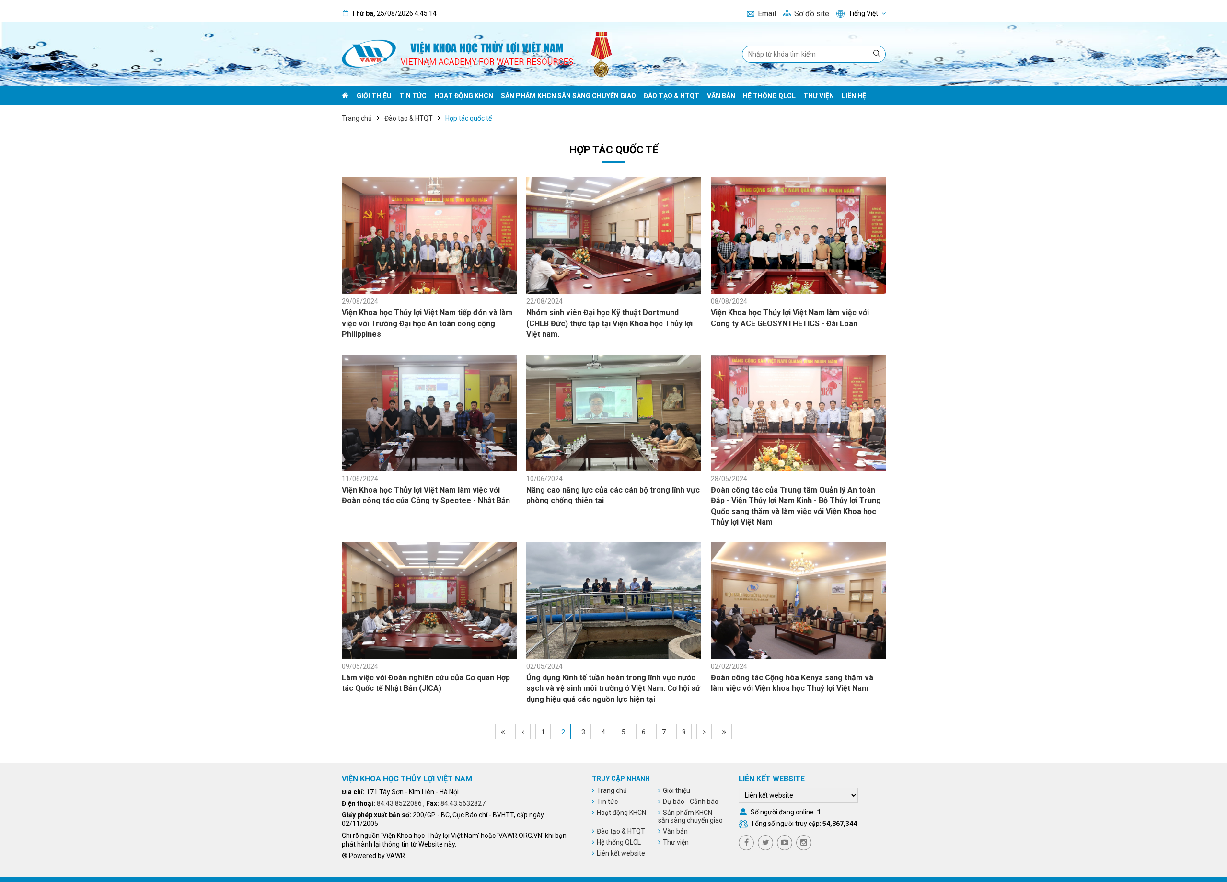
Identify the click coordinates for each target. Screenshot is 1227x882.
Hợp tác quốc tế (468, 118)
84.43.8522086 (399, 803)
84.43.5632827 (463, 803)
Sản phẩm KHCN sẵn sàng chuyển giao (568, 96)
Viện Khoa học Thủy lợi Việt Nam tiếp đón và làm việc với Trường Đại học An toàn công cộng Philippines (427, 323)
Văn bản (721, 96)
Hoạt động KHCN (463, 96)
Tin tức (413, 96)
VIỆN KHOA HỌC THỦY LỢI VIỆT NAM (407, 778)
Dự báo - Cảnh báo (690, 801)
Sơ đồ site (811, 13)
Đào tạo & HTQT (671, 96)
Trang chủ (357, 118)
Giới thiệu (374, 96)
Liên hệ (854, 96)
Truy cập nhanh (621, 778)
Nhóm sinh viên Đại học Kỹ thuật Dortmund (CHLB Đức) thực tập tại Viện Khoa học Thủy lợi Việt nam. (609, 323)
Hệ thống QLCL (769, 96)
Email (767, 13)
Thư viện (818, 96)
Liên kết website (621, 853)
